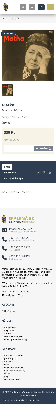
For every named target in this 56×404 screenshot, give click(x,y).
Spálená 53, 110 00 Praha (17, 291)
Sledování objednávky (14, 370)
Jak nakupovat (11, 358)
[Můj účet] (32, 7)
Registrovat (9, 330)
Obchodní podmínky (14, 367)
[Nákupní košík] (41, 7)
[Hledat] (23, 7)
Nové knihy (9, 311)
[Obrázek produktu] (28, 54)
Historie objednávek (13, 336)
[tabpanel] (28, 192)
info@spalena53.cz (14, 295)
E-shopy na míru (10, 400)
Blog (6, 376)
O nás (7, 364)
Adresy (7, 333)
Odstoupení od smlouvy (15, 339)
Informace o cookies (13, 355)
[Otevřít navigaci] (50, 7)
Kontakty (8, 361)
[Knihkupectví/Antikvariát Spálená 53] (6, 7)
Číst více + (7, 122)
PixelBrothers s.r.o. (30, 400)
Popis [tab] (7, 166)
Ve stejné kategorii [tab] (14, 178)
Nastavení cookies (13, 379)
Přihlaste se (10, 327)
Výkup (7, 373)
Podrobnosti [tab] (11, 172)
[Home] (3, 18)
